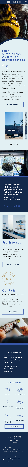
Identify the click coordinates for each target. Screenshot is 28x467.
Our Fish (12, 312)
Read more (13, 104)
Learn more (13, 264)
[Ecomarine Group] (14, 2)
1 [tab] (11, 144)
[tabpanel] (14, 127)
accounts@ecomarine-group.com (13, 460)
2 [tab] (14, 144)
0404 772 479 (10, 456)
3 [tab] (17, 144)
